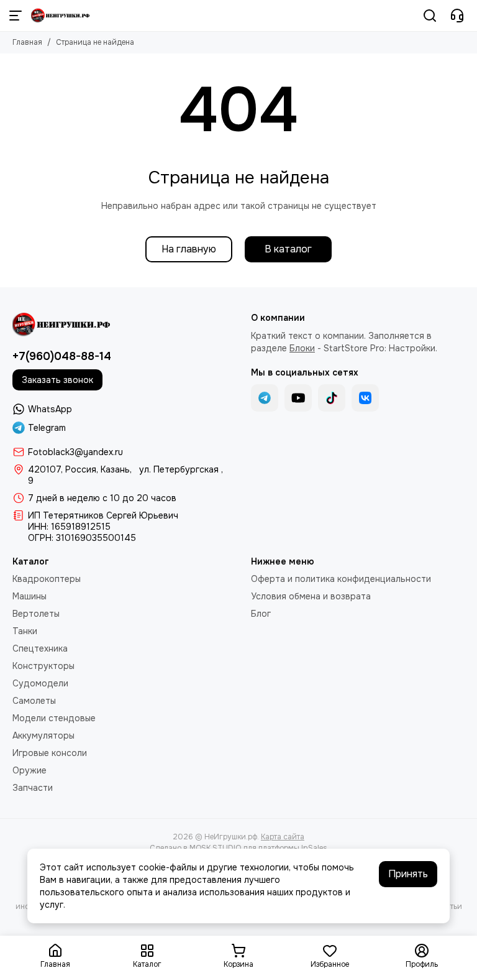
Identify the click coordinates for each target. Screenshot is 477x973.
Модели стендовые (54, 718)
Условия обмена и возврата (311, 596)
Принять (408, 873)
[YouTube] (298, 398)
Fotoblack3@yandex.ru (75, 452)
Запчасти (32, 787)
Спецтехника (40, 648)
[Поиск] (429, 15)
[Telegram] (264, 398)
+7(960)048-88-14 (61, 356)
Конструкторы (43, 665)
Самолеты (34, 700)
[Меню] (15, 15)
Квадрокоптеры (46, 578)
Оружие (29, 770)
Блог (261, 613)
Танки (24, 631)
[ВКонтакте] (365, 398)
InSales (314, 848)
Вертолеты (36, 613)
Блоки (302, 348)
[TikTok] (331, 398)
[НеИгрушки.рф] (61, 15)
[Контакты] (457, 15)
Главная (27, 42)
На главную (188, 249)
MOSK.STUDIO (215, 848)
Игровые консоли (49, 753)
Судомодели (40, 683)
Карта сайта (282, 837)
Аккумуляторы (43, 735)
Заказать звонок (57, 379)
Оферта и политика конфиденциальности (341, 578)
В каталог (288, 249)
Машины (29, 596)
